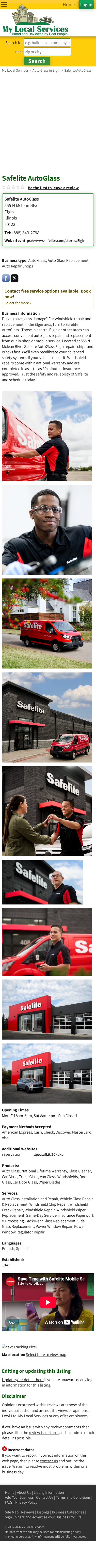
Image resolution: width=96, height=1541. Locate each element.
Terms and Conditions (73, 1497)
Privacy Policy (26, 1502)
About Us (24, 1492)
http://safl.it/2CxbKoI (48, 1154)
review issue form (44, 1432)
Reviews (27, 1512)
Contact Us (44, 1497)
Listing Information (49, 1492)
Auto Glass (37, 260)
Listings (43, 1512)
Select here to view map (46, 1354)
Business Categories (68, 1512)
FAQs (9, 1502)
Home (10, 1492)
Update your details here (23, 1379)
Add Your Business (19, 1497)
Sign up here (15, 1517)
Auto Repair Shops (17, 266)
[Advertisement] (48, 123)
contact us (49, 1460)
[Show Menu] (4, 4)
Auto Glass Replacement (68, 260)
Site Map (12, 1512)
